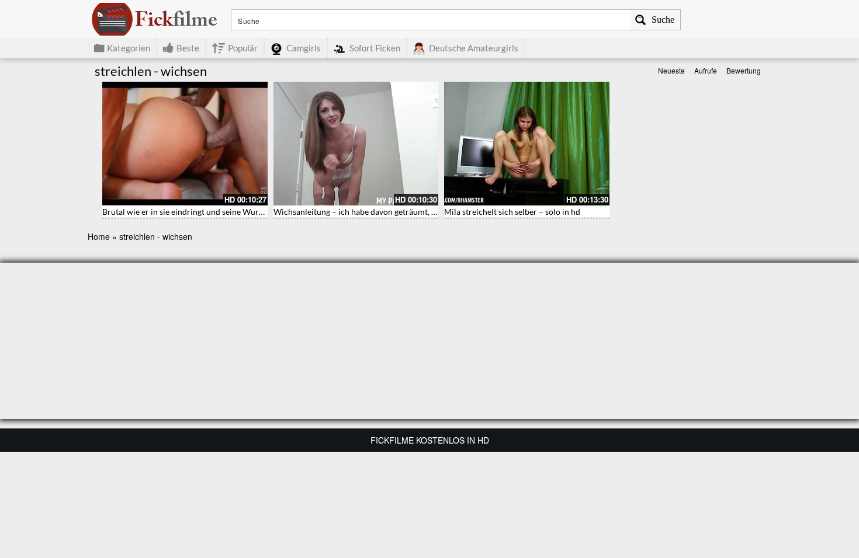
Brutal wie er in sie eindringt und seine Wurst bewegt (197, 212)
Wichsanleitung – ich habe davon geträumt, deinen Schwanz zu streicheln (405, 212)
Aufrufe (705, 70)
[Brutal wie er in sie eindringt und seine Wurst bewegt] (185, 143)
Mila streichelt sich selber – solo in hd (512, 212)
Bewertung (743, 70)
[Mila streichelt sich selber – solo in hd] (526, 143)
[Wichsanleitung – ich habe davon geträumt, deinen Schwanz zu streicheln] (356, 143)
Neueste (671, 70)
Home (99, 236)
